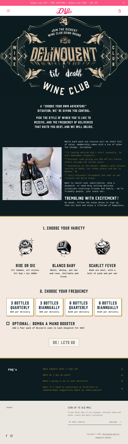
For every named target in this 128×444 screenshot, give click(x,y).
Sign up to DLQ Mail (80, 407)
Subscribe (113, 422)
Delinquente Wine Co (110, 434)
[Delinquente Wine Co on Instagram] (11, 435)
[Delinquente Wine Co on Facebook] (6, 435)
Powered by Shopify (103, 437)
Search (9, 407)
